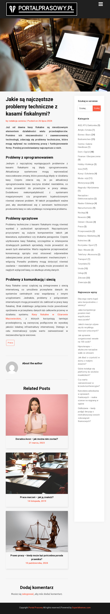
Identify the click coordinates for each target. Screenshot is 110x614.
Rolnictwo (82, 240)
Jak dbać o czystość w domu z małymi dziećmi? (89, 360)
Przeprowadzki (85, 231)
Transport (82, 259)
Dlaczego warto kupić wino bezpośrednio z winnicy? (88, 302)
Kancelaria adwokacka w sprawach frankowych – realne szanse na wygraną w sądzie (88, 397)
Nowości (82, 217)
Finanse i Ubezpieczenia (89, 156)
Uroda (81, 268)
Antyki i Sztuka (85, 130)
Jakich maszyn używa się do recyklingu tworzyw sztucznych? (88, 327)
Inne (80, 169)
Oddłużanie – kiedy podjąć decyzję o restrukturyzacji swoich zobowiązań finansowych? (89, 415)
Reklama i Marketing (87, 236)
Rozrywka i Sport (86, 245)
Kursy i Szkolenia (86, 173)
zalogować (28, 594)
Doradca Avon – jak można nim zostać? (37, 439)
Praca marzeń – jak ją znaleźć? (37, 497)
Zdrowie (82, 278)
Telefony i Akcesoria (87, 254)
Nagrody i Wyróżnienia (88, 187)
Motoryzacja (84, 183)
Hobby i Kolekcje (85, 164)
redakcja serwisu (17, 121)
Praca (10, 343)
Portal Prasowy (36, 607)
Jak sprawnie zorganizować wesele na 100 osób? (88, 338)
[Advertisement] (89, 472)
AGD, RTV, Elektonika (87, 125)
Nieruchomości (85, 208)
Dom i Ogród (84, 152)
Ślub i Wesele (84, 250)
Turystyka (82, 263)
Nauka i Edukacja (86, 203)
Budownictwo (84, 139)
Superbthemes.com (81, 607)
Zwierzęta (82, 282)
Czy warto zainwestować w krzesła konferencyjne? (89, 382)
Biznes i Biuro (84, 134)
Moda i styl (83, 178)
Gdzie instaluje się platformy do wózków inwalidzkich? (88, 371)
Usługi (81, 273)
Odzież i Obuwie (85, 222)
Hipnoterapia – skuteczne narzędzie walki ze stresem (87, 349)
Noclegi (81, 212)
